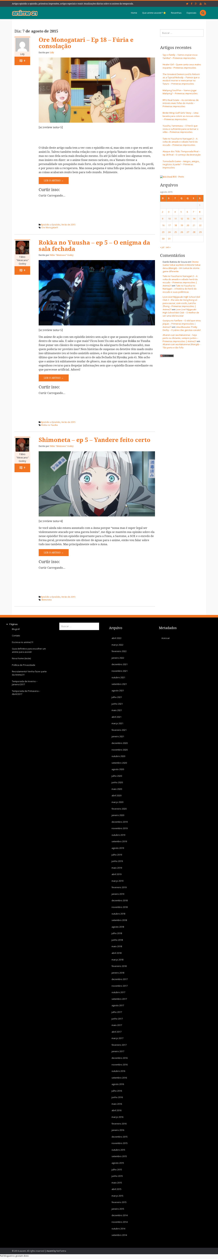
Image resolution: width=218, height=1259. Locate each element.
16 (163, 225)
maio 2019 (117, 867)
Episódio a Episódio (50, 224)
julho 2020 (117, 775)
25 (175, 232)
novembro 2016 (120, 1064)
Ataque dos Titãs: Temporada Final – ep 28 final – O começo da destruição (182, 153)
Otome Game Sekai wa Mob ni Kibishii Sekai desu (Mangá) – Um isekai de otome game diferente (181, 266)
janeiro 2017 (118, 1051)
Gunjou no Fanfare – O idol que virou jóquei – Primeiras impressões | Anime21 (182, 323)
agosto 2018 (118, 926)
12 (182, 218)
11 (175, 218)
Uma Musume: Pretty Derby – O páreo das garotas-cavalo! (182, 328)
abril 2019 (116, 874)
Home (134, 12)
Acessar (165, 638)
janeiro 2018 (118, 972)
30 (163, 238)
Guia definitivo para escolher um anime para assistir (29, 650)
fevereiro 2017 (119, 1044)
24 (169, 232)
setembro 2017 (119, 998)
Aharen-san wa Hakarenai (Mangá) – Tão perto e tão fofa (181, 346)
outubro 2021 (118, 677)
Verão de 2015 (68, 224)
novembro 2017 (120, 985)
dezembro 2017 (120, 979)
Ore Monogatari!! (49, 227)
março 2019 (117, 880)
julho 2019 (117, 854)
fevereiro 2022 (119, 651)
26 (182, 232)
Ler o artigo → (54, 180)
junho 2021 (117, 703)
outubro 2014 (118, 1228)
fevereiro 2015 (119, 1202)
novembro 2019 (120, 828)
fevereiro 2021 (119, 729)
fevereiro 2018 (119, 966)
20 (188, 225)
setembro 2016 (119, 1077)
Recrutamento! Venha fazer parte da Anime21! (29, 673)
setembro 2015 (119, 1156)
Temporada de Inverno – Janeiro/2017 (24, 683)
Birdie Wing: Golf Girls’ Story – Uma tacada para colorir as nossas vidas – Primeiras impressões (181, 116)
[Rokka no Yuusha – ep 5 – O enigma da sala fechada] (97, 292)
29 (200, 232)
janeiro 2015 (118, 1208)
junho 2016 (117, 1097)
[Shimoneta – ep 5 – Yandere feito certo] (97, 484)
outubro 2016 (118, 1071)
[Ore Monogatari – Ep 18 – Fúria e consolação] (97, 90)
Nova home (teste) (21, 658)
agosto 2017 (118, 1005)
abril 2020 (116, 795)
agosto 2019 (118, 848)
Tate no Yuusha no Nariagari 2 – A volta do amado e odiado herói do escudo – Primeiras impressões (180, 141)
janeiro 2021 (118, 736)
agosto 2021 (118, 690)
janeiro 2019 (118, 893)
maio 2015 (117, 1182)
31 (169, 238)
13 (188, 218)
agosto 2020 (118, 769)
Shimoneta (46, 599)
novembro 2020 (120, 749)
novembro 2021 (120, 670)
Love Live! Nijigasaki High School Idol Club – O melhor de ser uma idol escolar (181, 312)
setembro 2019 (119, 841)
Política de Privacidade (23, 664)
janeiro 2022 (118, 657)
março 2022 (117, 644)
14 (194, 218)
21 (194, 225)
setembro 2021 (119, 684)
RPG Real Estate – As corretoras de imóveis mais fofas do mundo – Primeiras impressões (181, 103)
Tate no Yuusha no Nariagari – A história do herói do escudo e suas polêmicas (180, 288)
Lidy (22, 54)
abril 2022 (116, 638)
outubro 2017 (118, 992)
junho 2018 (117, 939)
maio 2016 (117, 1103)
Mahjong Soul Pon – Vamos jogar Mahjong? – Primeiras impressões (180, 92)
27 (188, 232)
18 (175, 225)
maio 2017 (117, 1025)
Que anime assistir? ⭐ (154, 12)
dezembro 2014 (120, 1215)
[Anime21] (24, 13)
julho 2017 (117, 1012)
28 (194, 232)
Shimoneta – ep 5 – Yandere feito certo (94, 440)
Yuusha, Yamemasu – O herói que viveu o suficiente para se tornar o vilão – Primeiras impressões (180, 129)
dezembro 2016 (120, 1057)
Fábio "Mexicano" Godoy (22, 260)
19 (182, 225)
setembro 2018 (119, 920)
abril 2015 (116, 1189)
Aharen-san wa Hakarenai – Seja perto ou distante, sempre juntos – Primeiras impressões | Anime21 (180, 338)
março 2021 (117, 723)
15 (200, 218)
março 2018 (117, 959)
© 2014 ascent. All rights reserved (28, 1250)
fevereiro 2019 (119, 887)
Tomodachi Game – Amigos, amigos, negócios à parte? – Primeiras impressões (181, 164)
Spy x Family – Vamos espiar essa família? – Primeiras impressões (180, 56)
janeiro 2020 (118, 815)
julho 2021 (117, 697)
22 (200, 225)
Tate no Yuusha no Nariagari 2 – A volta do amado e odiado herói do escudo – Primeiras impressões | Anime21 (180, 281)
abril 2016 (116, 1110)
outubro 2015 (118, 1149)
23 (163, 232)
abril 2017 (116, 1031)
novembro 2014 (120, 1221)
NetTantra (61, 1250)
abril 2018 (116, 952)
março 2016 (117, 1116)
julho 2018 (117, 933)
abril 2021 (116, 716)
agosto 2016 (118, 1084)
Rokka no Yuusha (49, 425)
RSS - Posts (178, 176)
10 (169, 218)
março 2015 (117, 1195)
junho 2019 (117, 861)
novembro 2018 (120, 907)
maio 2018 (117, 946)
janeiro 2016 (118, 1130)
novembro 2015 (120, 1143)
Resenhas (176, 12)
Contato (16, 635)
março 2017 (117, 1038)
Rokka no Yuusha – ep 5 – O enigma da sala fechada (94, 245)
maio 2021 (117, 710)
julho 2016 (117, 1090)
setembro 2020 (119, 762)
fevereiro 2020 (119, 808)
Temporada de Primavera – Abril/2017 (26, 692)
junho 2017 (117, 1018)
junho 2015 (117, 1176)
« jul (162, 247)
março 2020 (117, 802)
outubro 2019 (118, 834)
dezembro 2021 (120, 664)
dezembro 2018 (120, 900)
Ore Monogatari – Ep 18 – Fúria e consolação (86, 43)
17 (169, 225)
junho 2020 (117, 782)
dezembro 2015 (120, 1136)
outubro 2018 (118, 913)
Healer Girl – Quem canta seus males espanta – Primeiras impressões (182, 66)
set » (168, 247)
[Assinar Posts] (166, 176)
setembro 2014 (119, 1235)
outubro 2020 (118, 756)
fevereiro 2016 (119, 1123)
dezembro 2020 (120, 743)
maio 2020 (117, 789)
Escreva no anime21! (22, 642)
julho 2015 (117, 1169)
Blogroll (16, 628)
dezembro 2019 (120, 821)
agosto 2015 (118, 1162)
